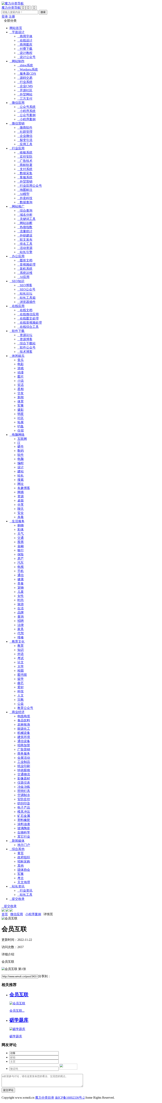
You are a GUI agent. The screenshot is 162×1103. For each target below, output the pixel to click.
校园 (20, 670)
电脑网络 (16, 434)
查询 (20, 616)
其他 (20, 865)
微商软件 (24, 127)
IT (18, 442)
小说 (20, 380)
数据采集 (24, 173)
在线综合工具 (28, 326)
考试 (20, 658)
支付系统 (24, 169)
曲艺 (20, 683)
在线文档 (24, 310)
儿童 (20, 591)
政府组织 (23, 857)
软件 (20, 454)
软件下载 (16, 331)
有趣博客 (23, 488)
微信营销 (16, 123)
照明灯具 (23, 791)
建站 (20, 471)
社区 (20, 418)
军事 (20, 405)
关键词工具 (26, 219)
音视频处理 (26, 264)
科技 (20, 691)
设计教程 (24, 53)
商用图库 (24, 44)
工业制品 (23, 762)
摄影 (20, 409)
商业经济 (16, 712)
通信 (20, 575)
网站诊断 (24, 223)
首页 (5, 914)
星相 (20, 389)
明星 (20, 414)
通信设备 (23, 741)
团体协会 (23, 869)
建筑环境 (23, 737)
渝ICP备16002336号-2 (70, 1097)
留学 (20, 679)
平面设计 (16, 32)
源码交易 (24, 77)
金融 (20, 546)
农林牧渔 (23, 724)
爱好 (20, 687)
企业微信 (24, 136)
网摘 (20, 492)
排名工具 (24, 243)
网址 (20, 484)
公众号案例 (26, 115)
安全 (20, 513)
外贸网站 (24, 94)
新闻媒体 (16, 840)
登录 (5, 16)
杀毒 (20, 517)
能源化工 (23, 728)
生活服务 (16, 521)
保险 (20, 554)
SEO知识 (16, 281)
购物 (20, 525)
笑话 (20, 385)
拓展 (20, 422)
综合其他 (16, 849)
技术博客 (24, 351)
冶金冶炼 (23, 786)
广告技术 (24, 160)
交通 (20, 537)
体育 (20, 401)
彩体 (20, 529)
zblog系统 (25, 65)
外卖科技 (24, 198)
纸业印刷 (23, 766)
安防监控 (23, 799)
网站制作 (16, 61)
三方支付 (24, 98)
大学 (20, 666)
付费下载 (24, 48)
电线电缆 (23, 716)
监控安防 (24, 156)
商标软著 (24, 165)
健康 (20, 579)
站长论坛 (24, 293)
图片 (20, 376)
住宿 (20, 430)
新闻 (20, 397)
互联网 (22, 438)
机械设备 (23, 732)
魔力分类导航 (11, 7)
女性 (20, 596)
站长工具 (24, 894)
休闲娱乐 (16, 355)
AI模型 (23, 194)
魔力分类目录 (44, 1097)
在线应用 (16, 306)
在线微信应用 (28, 314)
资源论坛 (24, 335)
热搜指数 (24, 227)
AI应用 (23, 277)
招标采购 (23, 861)
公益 (20, 703)
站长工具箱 (26, 297)
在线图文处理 (28, 318)
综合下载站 (26, 343)
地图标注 (24, 189)
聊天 (20, 508)
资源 (20, 496)
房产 (20, 558)
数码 (20, 450)
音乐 (20, 360)
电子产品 (23, 807)
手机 (20, 571)
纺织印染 (23, 803)
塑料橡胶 (23, 820)
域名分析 (24, 214)
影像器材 (23, 778)
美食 (20, 583)
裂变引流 (24, 140)
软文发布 (24, 239)
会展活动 (23, 757)
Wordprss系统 (27, 69)
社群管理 (24, 131)
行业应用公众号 (29, 185)
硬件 (20, 446)
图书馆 (22, 674)
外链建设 (24, 235)
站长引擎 (24, 252)
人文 (20, 695)
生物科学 (23, 832)
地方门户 (23, 845)
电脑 (20, 459)
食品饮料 (23, 720)
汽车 (20, 562)
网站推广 (16, 206)
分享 (20, 504)
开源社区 (24, 90)
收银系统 (24, 152)
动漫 (20, 372)
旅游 (20, 604)
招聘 (20, 620)
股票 (20, 542)
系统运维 (24, 272)
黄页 (20, 853)
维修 (20, 637)
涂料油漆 (23, 824)
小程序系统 (26, 111)
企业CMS (25, 86)
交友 (20, 393)
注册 (12, 16)
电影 (20, 364)
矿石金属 (23, 815)
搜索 (20, 479)
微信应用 (16, 102)
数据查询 (24, 202)
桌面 (20, 500)
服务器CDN (26, 73)
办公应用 (16, 256)
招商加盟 (23, 745)
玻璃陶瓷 (23, 828)
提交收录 (16, 898)
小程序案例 (26, 119)
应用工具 (24, 144)
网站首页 (15, 28)
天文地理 (23, 882)
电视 (20, 566)
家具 (20, 629)
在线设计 (24, 40)
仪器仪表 (23, 782)
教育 (20, 645)
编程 (20, 463)
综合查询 (24, 210)
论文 (20, 662)
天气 (20, 533)
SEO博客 (24, 285)
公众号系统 (26, 106)
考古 (20, 878)
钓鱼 (20, 426)
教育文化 (16, 641)
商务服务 (23, 753)
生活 (20, 608)
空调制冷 (23, 795)
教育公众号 (25, 708)
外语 (20, 654)
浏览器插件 (26, 302)
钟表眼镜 (23, 770)
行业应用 (16, 148)
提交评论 (8, 1090)
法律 (20, 625)
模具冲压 (23, 811)
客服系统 (24, 177)
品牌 (20, 612)
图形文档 (24, 260)
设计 (20, 467)
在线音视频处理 (29, 322)
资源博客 (24, 339)
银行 (20, 550)
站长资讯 (16, 886)
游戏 (20, 368)
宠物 (20, 587)
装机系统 (24, 268)
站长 (20, 475)
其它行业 (23, 836)
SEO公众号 (26, 289)
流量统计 (24, 231)
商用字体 (24, 36)
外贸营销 (24, 181)
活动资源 (24, 248)
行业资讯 (24, 890)
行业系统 (24, 82)
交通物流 (23, 774)
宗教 (20, 699)
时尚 (20, 600)
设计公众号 (26, 57)
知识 (20, 649)
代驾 (20, 633)
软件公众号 (26, 347)
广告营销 (23, 749)
